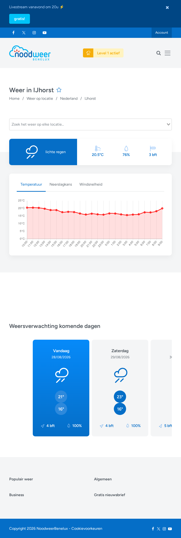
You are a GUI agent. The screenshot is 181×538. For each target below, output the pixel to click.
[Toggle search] (158, 53)
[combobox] (90, 124)
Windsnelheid (90, 184)
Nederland (69, 98)
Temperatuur (31, 184)
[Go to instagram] (34, 33)
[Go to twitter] (24, 33)
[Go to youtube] (44, 33)
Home (14, 98)
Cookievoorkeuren (86, 528)
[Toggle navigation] (167, 53)
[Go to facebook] (13, 33)
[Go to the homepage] (30, 52)
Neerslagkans (60, 184)
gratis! (19, 18)
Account (161, 33)
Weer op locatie (40, 98)
